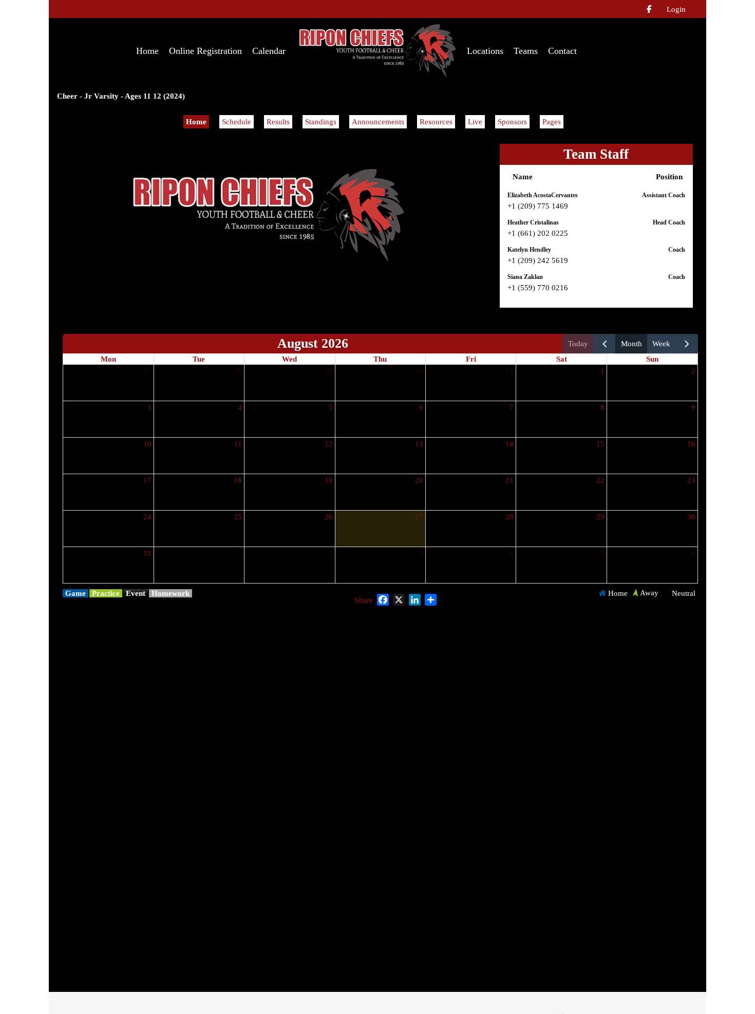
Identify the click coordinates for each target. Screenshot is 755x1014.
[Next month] (686, 343)
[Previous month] (604, 343)
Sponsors (512, 122)
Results (278, 122)
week (661, 344)
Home (196, 122)
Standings (320, 122)
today (578, 344)
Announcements (378, 122)
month (631, 344)
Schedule (236, 122)
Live (475, 122)
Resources (436, 122)
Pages (551, 122)
